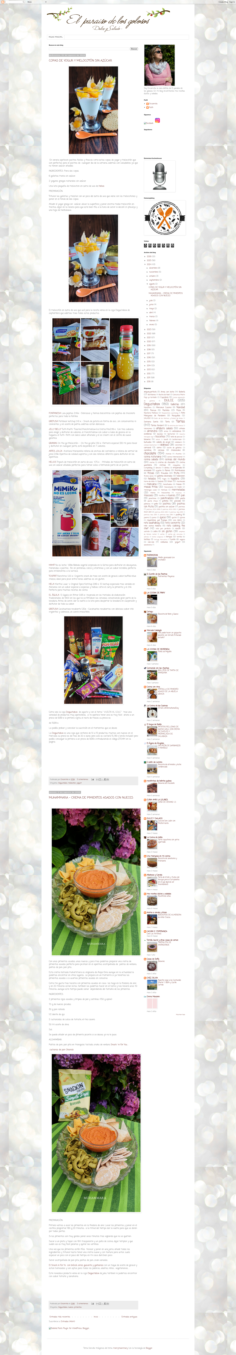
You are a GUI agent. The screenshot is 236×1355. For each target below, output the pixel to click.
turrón (173, 539)
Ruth (151, 107)
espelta (158, 470)
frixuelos (164, 473)
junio (151, 304)
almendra (152, 431)
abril (151, 312)
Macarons (147, 407)
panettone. (153, 498)
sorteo (162, 534)
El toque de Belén (154, 724)
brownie (147, 439)
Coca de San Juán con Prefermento (166, 822)
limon (170, 481)
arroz (166, 431)
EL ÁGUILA (54, 595)
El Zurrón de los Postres (157, 574)
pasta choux (153, 501)
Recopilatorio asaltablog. (170, 413)
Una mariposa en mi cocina (158, 856)
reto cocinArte (172, 523)
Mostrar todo (180, 1015)
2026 (149, 256)
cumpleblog (148, 468)
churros (179, 454)
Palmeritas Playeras (166, 576)
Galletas (175, 404)
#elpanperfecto (150, 392)
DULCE (168, 400)
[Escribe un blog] (100, 779)
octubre (152, 276)
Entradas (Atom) (68, 1321)
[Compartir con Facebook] (105, 779)
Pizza (178, 410)
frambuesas (180, 470)
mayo (151, 308)
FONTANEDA (55, 413)
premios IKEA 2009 (153, 509)
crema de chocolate (166, 462)
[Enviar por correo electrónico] (97, 779)
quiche (174, 517)
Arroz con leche (167, 392)
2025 (149, 260)
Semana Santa (151, 421)
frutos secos (149, 476)
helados (152, 478)
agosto (152, 284)
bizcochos (160, 436)
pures (154, 517)
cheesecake (176, 450)
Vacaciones (148, 428)
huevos (160, 481)
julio (151, 300)
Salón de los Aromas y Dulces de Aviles (168, 418)
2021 (149, 337)
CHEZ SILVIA (152, 978)
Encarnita (153, 104)
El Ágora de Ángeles (155, 743)
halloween (181, 476)
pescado (177, 501)
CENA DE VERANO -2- (167, 802)
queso (163, 517)
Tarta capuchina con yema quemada (168, 840)
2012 (149, 373)
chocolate (150, 453)
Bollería (182, 392)
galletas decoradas (164, 476)
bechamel (171, 434)
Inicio (96, 1316)
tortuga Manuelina (160, 539)
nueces (70, 1307)
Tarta (167, 421)
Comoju (150, 611)
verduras (164, 542)
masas (179, 484)
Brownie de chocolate (166, 783)
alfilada (182, 428)
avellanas (148, 434)
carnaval (147, 447)
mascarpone (168, 487)
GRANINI (53, 443)
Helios (101, 186)
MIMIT (52, 565)
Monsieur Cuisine (164, 407)
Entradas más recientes (60, 1316)
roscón (178, 528)
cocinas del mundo (175, 459)
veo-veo (151, 542)
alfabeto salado (164, 428)
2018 (149, 349)
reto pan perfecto (163, 528)
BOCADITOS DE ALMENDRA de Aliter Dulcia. (169, 916)
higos (164, 479)
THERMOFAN (152, 555)
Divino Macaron (153, 996)
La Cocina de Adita (154, 837)
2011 (149, 377)
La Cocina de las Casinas (157, 705)
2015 (149, 361)
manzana (151, 484)
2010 (149, 381)
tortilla (179, 537)
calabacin (178, 442)
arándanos (176, 431)
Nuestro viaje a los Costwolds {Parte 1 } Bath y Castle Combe (169, 982)
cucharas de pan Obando (61, 1049)
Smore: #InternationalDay (168, 708)
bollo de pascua (176, 436)
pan (183, 495)
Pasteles (166, 410)
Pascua (153, 410)
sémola (146, 537)
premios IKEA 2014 (161, 512)
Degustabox (72, 712)
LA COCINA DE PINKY (156, 592)
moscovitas (165, 493)
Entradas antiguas (129, 1316)
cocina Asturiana (152, 456)
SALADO (147, 418)
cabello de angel (163, 442)
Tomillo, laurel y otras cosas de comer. (163, 940)
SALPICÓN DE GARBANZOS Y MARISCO (169, 746)
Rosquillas (176, 415)
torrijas (169, 536)
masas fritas (151, 487)
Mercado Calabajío (154, 630)
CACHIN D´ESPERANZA (157, 931)
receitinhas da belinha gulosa (159, 781)
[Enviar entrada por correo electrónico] (92, 779)
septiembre (154, 280)
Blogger (149, 1348)
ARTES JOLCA (56, 451)
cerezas (161, 450)
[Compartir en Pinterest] (107, 779)
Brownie (161, 961)
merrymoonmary (120, 1348)
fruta (176, 473)
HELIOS (52, 462)
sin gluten (167, 531)
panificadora (167, 498)
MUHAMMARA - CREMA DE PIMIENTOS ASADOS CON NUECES (91, 797)
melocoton (72, 783)
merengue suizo (150, 490)
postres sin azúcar (167, 506)
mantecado (181, 481)
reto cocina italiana (152, 525)
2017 (149, 353)
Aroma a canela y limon (157, 912)
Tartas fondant (157, 425)
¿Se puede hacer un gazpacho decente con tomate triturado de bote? (169, 635)
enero (152, 324)
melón (179, 487)
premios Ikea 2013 (176, 512)
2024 (149, 264)
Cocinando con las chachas (158, 668)
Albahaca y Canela (154, 875)
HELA (52, 584)
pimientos (78, 1307)
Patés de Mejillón (165, 651)
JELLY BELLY (55, 429)
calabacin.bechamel (150, 445)
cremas (163, 465)
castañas (147, 450)
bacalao (160, 434)
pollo (156, 503)
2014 (149, 365)
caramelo (178, 445)
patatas (165, 501)
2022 (149, 333)
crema (152, 462)
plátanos (147, 504)
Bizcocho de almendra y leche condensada (169, 765)
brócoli (158, 439)
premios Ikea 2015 (150, 515)
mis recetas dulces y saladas (159, 893)
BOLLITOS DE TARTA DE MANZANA (168, 671)
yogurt (79, 783)
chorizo (168, 454)
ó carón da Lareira (154, 762)
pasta (182, 498)
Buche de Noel (164, 394)
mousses (148, 495)
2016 (149, 357)
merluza (164, 490)
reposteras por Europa (157, 520)
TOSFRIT (53, 576)
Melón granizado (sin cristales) (166, 558)
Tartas (180, 421)
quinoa (182, 517)
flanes (167, 470)
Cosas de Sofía (153, 959)
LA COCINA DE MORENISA (158, 649)
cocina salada (151, 459)
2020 (149, 341)
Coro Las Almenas (154, 933)
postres (167, 503)
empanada (177, 467)
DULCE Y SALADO (155, 818)
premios (182, 506)
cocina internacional (174, 457)
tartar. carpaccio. (157, 537)
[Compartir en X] (102, 779)
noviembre (154, 272)
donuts (158, 468)
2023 (149, 329)
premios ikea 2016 (166, 515)
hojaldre (175, 478)
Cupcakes (164, 397)
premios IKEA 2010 (169, 509)
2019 (149, 345)
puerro (146, 517)
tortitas (147, 539)
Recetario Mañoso (151, 413)
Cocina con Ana (153, 686)
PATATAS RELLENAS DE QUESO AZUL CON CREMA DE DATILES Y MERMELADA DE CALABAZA (169, 731)
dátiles (166, 468)
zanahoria (148, 545)
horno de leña (149, 481)
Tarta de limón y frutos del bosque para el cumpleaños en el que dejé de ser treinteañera (169, 881)
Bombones (152, 394)
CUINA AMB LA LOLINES (157, 799)
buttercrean (177, 439)
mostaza (179, 493)
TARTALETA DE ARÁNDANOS (164, 943)
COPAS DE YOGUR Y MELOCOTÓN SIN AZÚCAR (80, 60)
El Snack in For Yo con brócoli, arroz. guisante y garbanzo (76, 1265)
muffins (162, 495)
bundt (166, 439)
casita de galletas (174, 447)
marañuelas (167, 484)
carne (159, 447)
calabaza (164, 445)
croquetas (176, 465)
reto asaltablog (152, 523)
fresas (151, 473)
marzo (152, 316)
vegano (182, 539)
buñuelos (147, 442)
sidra (155, 531)
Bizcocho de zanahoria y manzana (167, 859)
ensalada (147, 470)
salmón (147, 531)
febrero (152, 320)
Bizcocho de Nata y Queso (168, 614)
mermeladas (178, 490)
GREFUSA (53, 421)
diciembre (153, 268)
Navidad (181, 407)
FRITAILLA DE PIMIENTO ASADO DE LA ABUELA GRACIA (168, 691)
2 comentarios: (83, 779)
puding (179, 514)
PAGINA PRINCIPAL (56, 37)
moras (153, 493)
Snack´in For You (119, 1044)
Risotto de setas (164, 896)
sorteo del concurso (175, 534)
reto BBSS (177, 520)
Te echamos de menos (175, 425)
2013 (149, 369)
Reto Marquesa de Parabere (164, 414)
